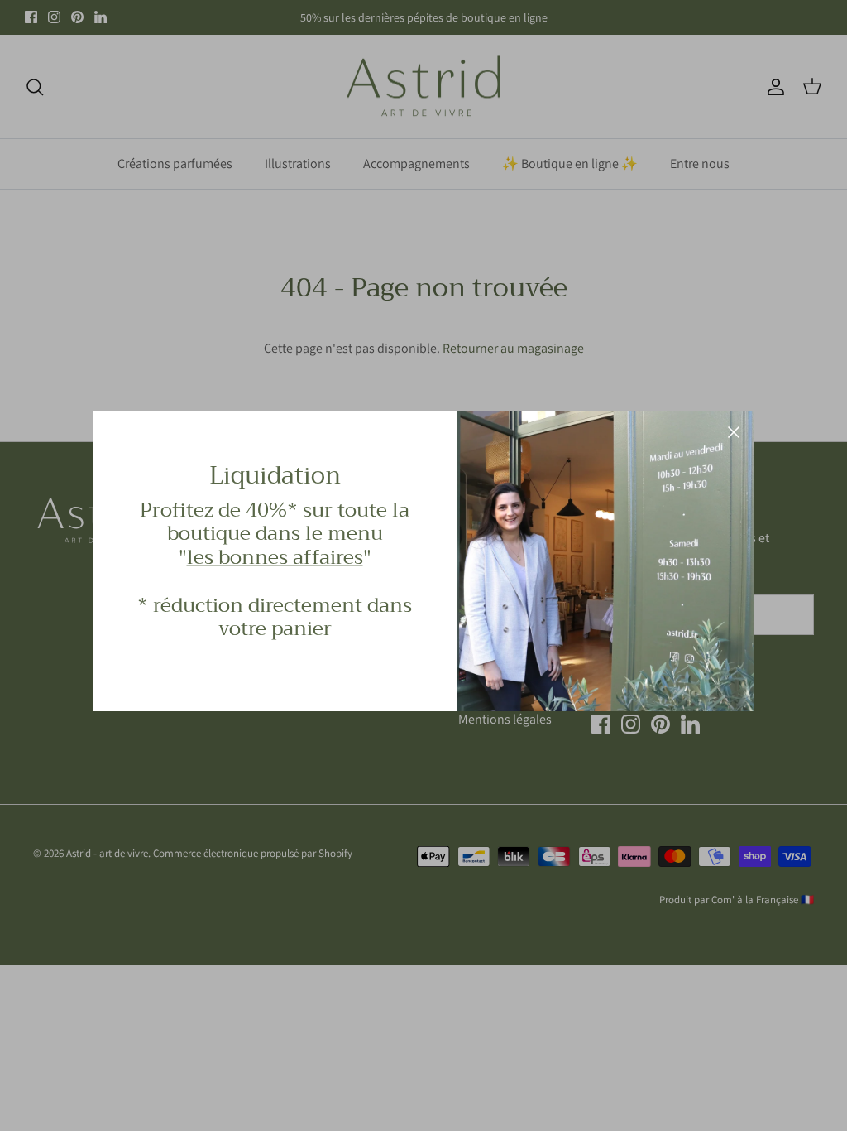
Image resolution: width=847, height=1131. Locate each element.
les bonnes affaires (275, 557)
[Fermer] (733, 432)
